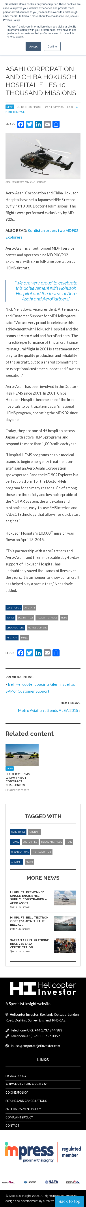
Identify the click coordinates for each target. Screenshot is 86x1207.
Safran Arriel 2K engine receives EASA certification (29, 943)
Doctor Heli (25, 617)
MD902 (24, 637)
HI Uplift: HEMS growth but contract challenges (18, 779)
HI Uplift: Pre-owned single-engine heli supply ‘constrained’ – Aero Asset (28, 898)
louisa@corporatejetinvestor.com (35, 1046)
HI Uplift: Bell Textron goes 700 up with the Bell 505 (29, 921)
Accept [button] (33, 46)
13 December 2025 (18, 790)
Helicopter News (47, 617)
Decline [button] (52, 46)
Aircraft (29, 607)
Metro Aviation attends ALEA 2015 (48, 710)
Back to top (69, 1201)
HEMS (64, 617)
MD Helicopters (37, 627)
